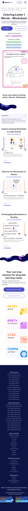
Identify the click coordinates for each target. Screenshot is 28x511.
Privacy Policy (14, 487)
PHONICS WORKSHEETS (14, 47)
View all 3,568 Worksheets (14, 219)
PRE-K (8, 36)
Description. (5, 115)
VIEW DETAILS (7, 162)
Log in (19, 2)
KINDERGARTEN (16, 36)
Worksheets (11, 8)
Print (7, 28)
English (18, 8)
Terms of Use (5, 487)
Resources (3, 8)
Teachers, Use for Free (14, 295)
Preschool (23, 8)
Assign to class (21, 28)
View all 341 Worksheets (14, 134)
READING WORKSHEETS (14, 45)
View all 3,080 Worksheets (14, 176)
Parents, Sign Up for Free (14, 289)
